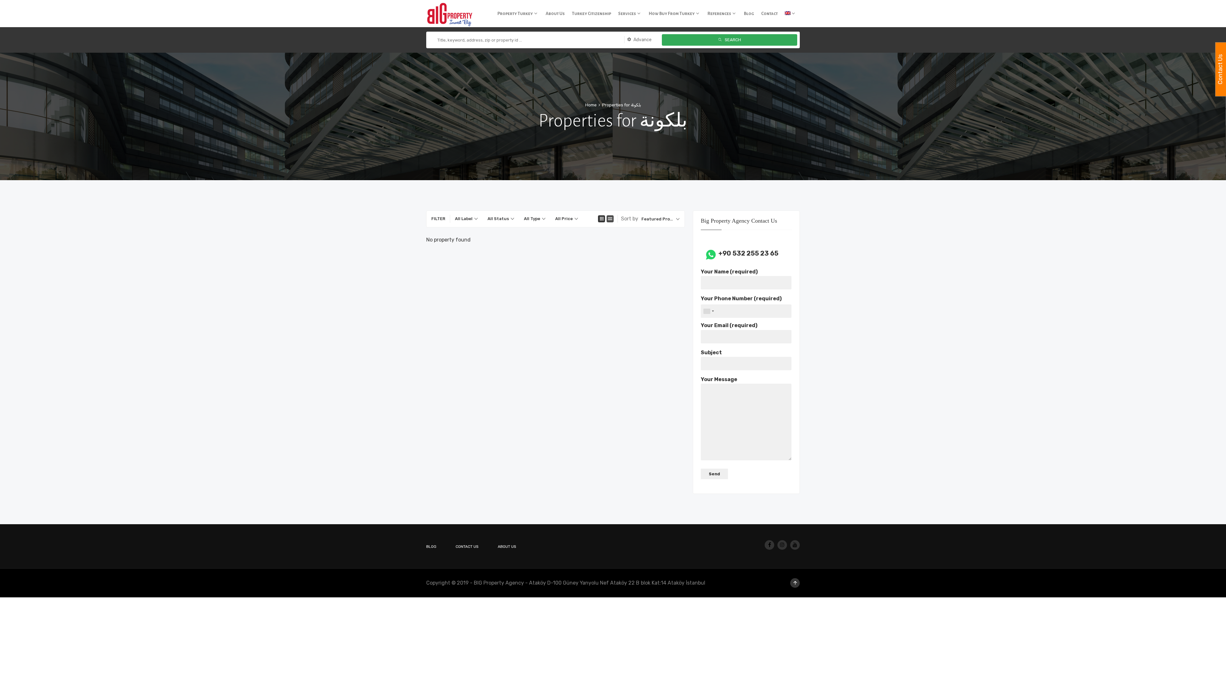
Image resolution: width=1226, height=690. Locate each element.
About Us (507, 546)
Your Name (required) (729, 272)
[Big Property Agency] (451, 13)
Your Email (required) (729, 325)
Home (591, 105)
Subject (711, 352)
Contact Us (467, 546)
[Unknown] (708, 311)
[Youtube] (795, 545)
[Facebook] (769, 545)
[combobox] (466, 219)
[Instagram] (782, 545)
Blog (431, 546)
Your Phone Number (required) (741, 298)
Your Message (719, 379)
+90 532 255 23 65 (748, 253)
